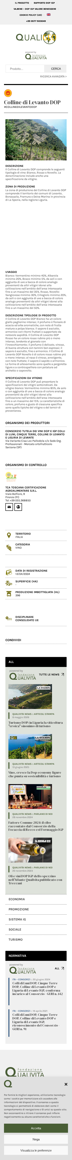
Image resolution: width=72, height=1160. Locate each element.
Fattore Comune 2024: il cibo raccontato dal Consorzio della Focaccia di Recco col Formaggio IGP (35, 826)
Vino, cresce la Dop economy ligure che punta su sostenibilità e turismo (34, 774)
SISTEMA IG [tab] (17, 919)
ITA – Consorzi (21, 979)
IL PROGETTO (22, 3)
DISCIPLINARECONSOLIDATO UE (27, 618)
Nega (36, 1139)
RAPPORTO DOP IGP (44, 3)
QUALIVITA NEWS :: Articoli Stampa (33, 714)
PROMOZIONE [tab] (19, 909)
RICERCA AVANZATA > (53, 76)
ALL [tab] (11, 662)
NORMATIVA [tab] (17, 956)
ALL (57, 968)
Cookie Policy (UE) (31, 15)
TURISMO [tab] (16, 939)
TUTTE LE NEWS (49, 674)
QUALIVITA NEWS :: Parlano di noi (32, 814)
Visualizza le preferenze (36, 1150)
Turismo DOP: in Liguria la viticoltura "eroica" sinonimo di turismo (35, 724)
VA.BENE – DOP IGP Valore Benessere (35, 9)
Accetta (36, 1128)
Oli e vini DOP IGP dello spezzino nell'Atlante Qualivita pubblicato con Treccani (35, 879)
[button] (66, 1084)
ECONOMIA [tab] (17, 899)
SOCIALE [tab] (15, 929)
